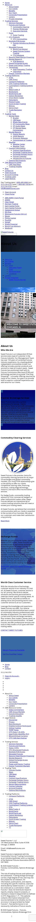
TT (10, 112)
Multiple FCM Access (17, 41)
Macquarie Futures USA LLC (16, 214)
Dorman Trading (11, 204)
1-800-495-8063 (22, 182)
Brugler (16, 118)
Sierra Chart (13, 108)
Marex (7, 216)
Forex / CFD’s (14, 748)
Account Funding (11, 174)
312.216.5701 (11, 850)
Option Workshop (16, 96)
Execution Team (15, 267)
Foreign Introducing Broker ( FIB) (24, 44)
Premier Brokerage (20, 29)
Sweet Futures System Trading (21, 52)
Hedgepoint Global (12, 210)
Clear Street (9, 202)
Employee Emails (19, 916)
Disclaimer (13, 720)
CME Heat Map (15, 164)
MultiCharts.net (15, 93)
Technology (13, 67)
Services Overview (16, 23)
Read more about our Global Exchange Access (16, 567)
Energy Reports (19, 134)
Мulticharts (13, 92)
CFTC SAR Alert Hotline (18, 738)
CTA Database (18, 55)
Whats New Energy (20, 122)
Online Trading (15, 728)
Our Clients (13, 9)
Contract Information (17, 148)
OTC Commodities (20, 39)
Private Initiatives (15, 19)
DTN (10, 87)
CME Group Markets (17, 712)
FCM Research (18, 61)
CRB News (17, 120)
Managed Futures (16, 47)
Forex (11, 33)
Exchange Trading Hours (22, 152)
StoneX (7, 222)
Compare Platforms (16, 81)
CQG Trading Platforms (18, 83)
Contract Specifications (22, 150)
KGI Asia (8, 212)
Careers (12, 17)
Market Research (15, 59)
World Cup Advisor (20, 49)
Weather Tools (18, 146)
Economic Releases (20, 138)
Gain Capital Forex (12, 206)
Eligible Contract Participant (20, 726)
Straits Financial (11, 224)
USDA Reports (18, 136)
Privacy (11, 722)
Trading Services (11, 21)
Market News (14, 116)
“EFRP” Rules (14, 730)
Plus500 (8, 220)
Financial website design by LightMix (15, 920)
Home (7, 2)
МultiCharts (13, 811)
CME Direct (13, 79)
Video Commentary (16, 710)
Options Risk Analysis (17, 160)
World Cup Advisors (12, 226)
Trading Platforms (12, 75)
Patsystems (13, 100)
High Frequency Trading (22, 69)
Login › (7, 678)
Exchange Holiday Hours (22, 154)
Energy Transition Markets (19, 73)
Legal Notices (10, 178)
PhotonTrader (14, 102)
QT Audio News (19, 126)
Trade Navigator (15, 110)
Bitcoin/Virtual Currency (18, 736)
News (11, 772)
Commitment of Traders (22, 140)
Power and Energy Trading (19, 65)
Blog (6, 168)
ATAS (11, 77)
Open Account (10, 172)
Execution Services (20, 31)
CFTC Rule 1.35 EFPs (17, 732)
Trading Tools (10, 114)
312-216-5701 (6, 186)
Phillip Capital (10, 218)
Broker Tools (6, 916)
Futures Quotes (15, 770)
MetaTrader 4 (14, 89)
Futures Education (16, 714)
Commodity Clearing (21, 27)
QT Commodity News (21, 124)
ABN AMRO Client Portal (14, 198)
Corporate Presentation (18, 15)
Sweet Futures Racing (17, 279)
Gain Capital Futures (13, 208)
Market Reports (15, 132)
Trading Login (10, 176)
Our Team (13, 13)
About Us (8, 4)
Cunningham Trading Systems (21, 85)
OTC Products (14, 37)
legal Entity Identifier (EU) (19, 734)
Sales (11, 269)
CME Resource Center (13, 162)
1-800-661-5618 (23, 184)
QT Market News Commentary (19, 129)
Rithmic (12, 106)
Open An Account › (12, 676)
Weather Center (19, 144)
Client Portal (9, 194)
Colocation (17, 71)
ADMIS (7, 200)
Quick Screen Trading (17, 104)
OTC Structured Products (19, 750)
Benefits (12, 11)
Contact (8, 668)
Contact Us (9, 170)
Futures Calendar (19, 156)
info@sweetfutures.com (10, 188)
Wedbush (8, 228)
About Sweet (14, 7)
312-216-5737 (6, 184)
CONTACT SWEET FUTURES (12, 630)
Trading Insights (15, 166)
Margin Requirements (17, 784)
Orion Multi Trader (16, 98)
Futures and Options (17, 25)
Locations (12, 273)
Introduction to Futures (22, 158)
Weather (12, 142)
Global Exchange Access (18, 63)
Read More (5, 521)
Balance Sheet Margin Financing (21, 57)
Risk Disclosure (15, 724)
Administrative (14, 271)
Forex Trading (18, 35)
